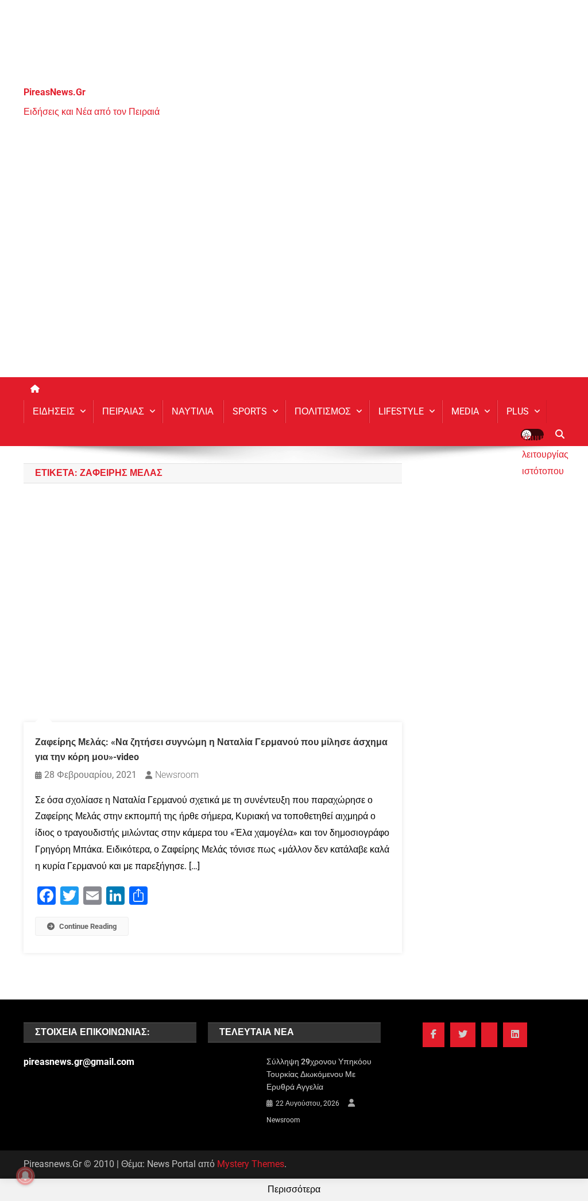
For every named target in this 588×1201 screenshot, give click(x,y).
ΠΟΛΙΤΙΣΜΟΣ (323, 411)
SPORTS (250, 411)
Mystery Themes (250, 1164)
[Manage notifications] (25, 1176)
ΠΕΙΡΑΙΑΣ (123, 411)
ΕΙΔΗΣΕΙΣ (54, 411)
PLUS (517, 411)
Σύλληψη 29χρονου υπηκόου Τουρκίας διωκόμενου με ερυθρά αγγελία (319, 1074)
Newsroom (177, 774)
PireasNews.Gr (55, 92)
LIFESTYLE (401, 411)
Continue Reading (88, 926)
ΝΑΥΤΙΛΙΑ (193, 411)
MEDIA (465, 411)
